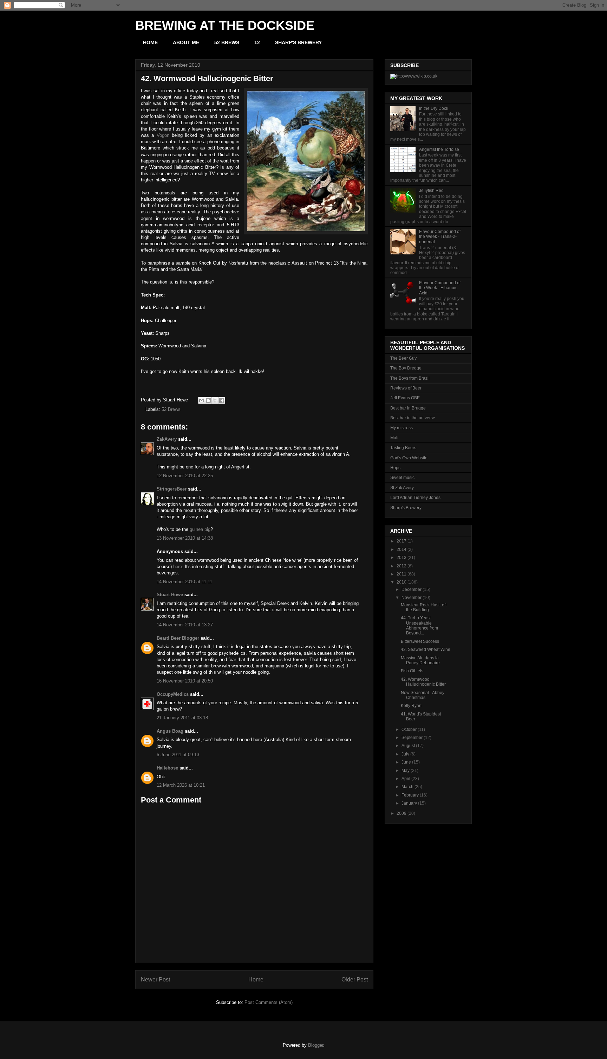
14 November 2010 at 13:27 (185, 624)
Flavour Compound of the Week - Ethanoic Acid (440, 287)
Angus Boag (170, 731)
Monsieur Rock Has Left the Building (423, 607)
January (409, 803)
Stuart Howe (170, 594)
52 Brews (171, 409)
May (406, 770)
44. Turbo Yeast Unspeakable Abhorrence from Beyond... (419, 625)
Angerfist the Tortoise (439, 149)
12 (257, 42)
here (177, 566)
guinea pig (200, 529)
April (406, 778)
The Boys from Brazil (410, 378)
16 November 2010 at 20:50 (185, 681)
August (408, 745)
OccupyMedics (173, 694)
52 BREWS (226, 42)
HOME (150, 42)
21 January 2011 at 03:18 (182, 717)
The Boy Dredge (406, 368)
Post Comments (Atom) (268, 1002)
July (405, 754)
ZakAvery (167, 439)
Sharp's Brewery (406, 507)
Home (255, 980)
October (409, 729)
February (410, 795)
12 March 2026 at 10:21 (181, 785)
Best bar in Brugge (408, 408)
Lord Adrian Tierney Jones (415, 497)
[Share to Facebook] (221, 400)
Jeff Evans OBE (405, 397)
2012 (401, 566)
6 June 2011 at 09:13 (178, 754)
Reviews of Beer (406, 388)
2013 (401, 557)
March (407, 786)
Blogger (315, 1045)
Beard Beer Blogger (178, 638)
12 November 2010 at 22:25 (185, 475)
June (406, 762)
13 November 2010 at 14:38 (185, 538)
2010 (401, 582)
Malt (394, 437)
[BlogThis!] (208, 400)
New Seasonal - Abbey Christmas (422, 695)
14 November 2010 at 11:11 (184, 581)
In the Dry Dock (433, 108)
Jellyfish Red (431, 190)
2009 (401, 813)
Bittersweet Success (420, 641)
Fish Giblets (412, 670)
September (412, 737)
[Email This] (201, 400)
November (412, 597)
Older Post (354, 980)
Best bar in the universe (412, 417)
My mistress (401, 427)
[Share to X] (214, 400)
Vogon (163, 135)
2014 (401, 549)
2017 (401, 541)
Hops (395, 467)
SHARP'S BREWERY (298, 42)
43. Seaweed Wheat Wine (425, 649)
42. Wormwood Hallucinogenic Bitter (423, 682)
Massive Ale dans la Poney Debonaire (420, 660)
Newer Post (155, 980)
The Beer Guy (403, 358)
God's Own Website (408, 457)
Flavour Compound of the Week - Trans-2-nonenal (440, 236)
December (412, 589)
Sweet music (402, 477)
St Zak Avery (402, 487)
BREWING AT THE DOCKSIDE (224, 25)
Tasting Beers (403, 447)
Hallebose (167, 768)
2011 (401, 574)
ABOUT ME (186, 42)
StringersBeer (172, 489)
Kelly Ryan (411, 705)
